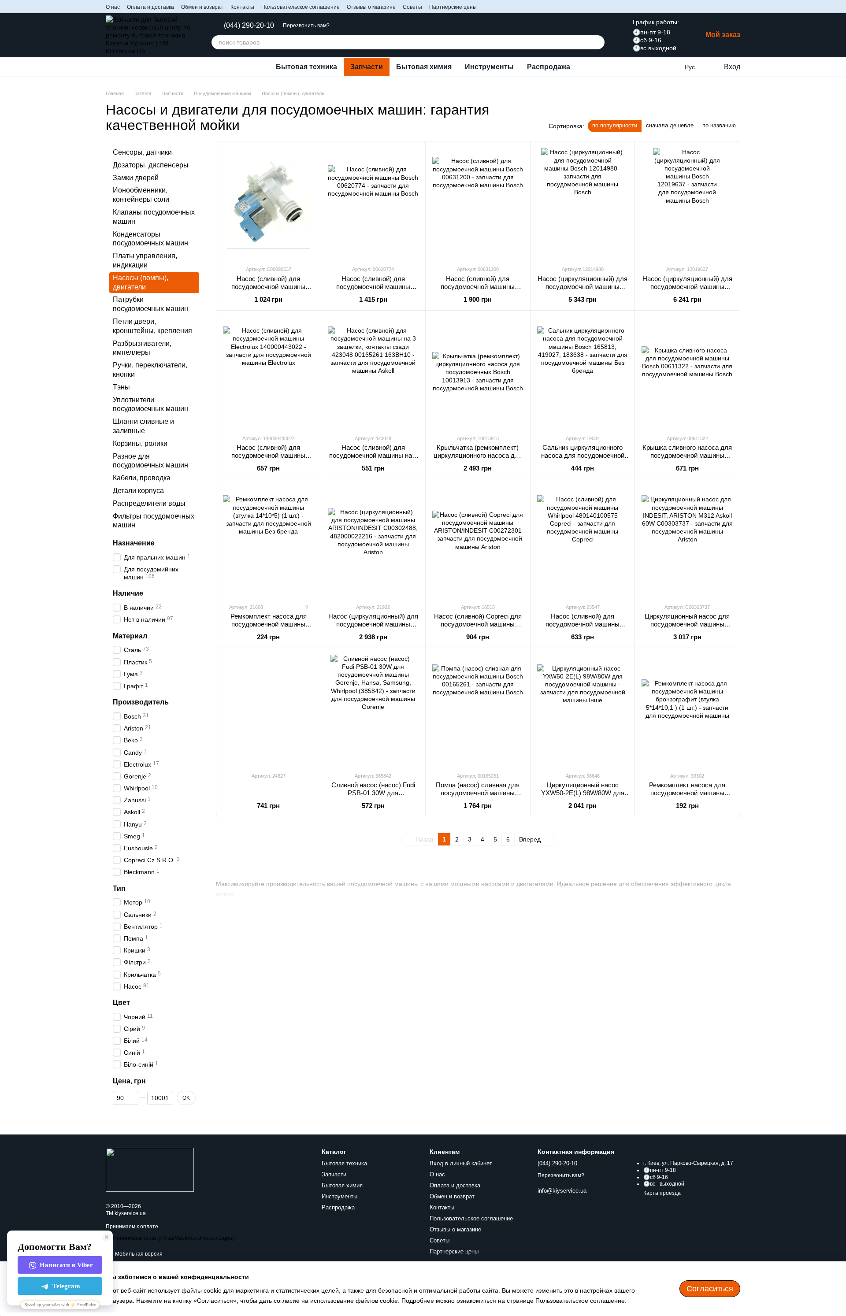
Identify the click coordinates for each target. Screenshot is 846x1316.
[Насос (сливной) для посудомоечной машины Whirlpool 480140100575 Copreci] (582, 541)
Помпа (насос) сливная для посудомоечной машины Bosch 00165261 (477, 792)
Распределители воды (149, 503)
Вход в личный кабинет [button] (461, 1163)
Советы (412, 7)
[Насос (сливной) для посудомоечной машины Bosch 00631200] (477, 203)
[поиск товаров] (597, 42)
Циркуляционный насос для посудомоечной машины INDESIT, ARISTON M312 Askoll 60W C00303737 (687, 628)
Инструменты (489, 66)
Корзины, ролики (140, 443)
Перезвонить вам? (306, 25)
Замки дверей (136, 178)
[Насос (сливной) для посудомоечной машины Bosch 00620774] (373, 203)
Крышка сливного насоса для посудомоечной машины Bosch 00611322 (687, 455)
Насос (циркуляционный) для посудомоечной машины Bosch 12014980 (582, 286)
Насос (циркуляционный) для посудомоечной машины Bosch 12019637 (687, 286)
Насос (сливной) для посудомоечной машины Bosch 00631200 (478, 286)
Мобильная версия (138, 1254)
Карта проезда (662, 1193)
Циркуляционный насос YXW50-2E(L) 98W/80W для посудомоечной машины (582, 792)
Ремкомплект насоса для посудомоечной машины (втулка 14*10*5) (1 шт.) (268, 624)
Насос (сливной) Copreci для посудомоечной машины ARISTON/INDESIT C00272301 (478, 628)
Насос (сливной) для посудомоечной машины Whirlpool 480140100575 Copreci (582, 628)
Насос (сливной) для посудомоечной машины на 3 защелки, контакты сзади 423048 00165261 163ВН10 (373, 459)
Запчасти (366, 66)
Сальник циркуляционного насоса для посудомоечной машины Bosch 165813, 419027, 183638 (582, 459)
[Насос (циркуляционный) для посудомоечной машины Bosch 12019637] (687, 203)
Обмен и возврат (202, 7)
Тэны (121, 387)
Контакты (242, 7)
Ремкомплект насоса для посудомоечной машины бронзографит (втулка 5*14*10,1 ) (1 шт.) (687, 796)
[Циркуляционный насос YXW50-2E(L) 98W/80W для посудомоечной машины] (582, 710)
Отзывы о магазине (371, 7)
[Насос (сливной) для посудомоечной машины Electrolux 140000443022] (268, 372)
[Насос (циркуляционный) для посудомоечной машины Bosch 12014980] (582, 203)
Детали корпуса (138, 490)
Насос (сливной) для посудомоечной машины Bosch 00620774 (373, 286)
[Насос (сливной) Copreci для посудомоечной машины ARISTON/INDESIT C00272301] (477, 541)
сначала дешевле (670, 125)
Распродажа (548, 66)
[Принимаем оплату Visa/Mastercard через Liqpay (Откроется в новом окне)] (170, 1238)
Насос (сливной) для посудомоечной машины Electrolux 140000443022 (268, 455)
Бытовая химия (424, 66)
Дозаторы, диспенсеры (151, 165)
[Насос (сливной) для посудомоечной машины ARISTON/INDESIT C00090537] (268, 203)
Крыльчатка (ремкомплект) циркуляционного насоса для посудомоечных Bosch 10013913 (478, 459)
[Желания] (671, 67)
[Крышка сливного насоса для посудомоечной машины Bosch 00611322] (687, 372)
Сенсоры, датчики (142, 152)
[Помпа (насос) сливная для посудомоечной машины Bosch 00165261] (477, 710)
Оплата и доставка (150, 7)
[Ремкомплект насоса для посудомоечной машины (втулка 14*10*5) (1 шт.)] (268, 541)
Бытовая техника (306, 66)
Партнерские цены (453, 7)
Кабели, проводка (142, 478)
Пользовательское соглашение (300, 7)
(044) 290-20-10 (249, 25)
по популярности (614, 125)
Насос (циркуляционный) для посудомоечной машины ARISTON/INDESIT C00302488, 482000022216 (373, 628)
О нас (113, 7)
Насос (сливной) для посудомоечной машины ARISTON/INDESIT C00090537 (268, 290)
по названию (719, 125)
